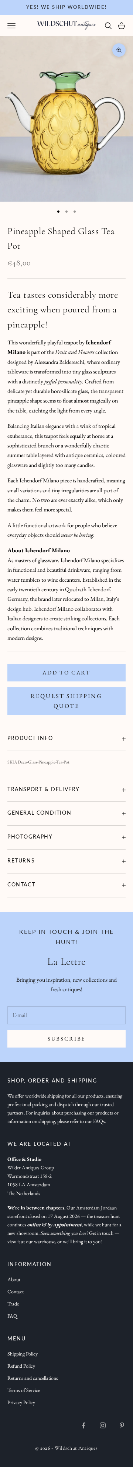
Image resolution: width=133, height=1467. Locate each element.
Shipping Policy (22, 1353)
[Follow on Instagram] (102, 1425)
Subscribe (66, 1038)
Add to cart (66, 672)
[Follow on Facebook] (83, 1425)
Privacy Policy (21, 1402)
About (13, 1279)
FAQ (12, 1315)
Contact (15, 1291)
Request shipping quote (66, 700)
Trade (13, 1303)
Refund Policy (21, 1366)
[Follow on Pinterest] (122, 1425)
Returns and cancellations (32, 1378)
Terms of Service (23, 1390)
